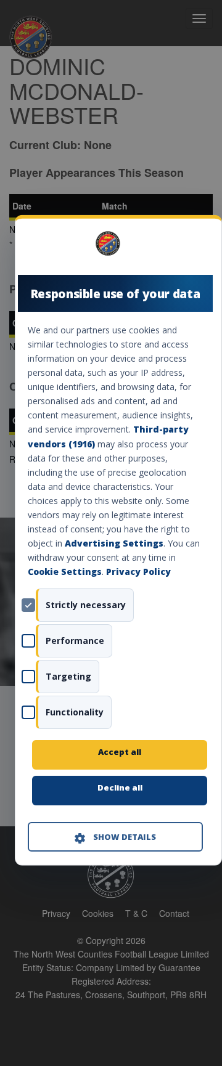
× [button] (198, 247)
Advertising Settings (114, 543)
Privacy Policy (138, 571)
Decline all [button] (119, 787)
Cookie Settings (65, 571)
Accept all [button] (119, 751)
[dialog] (118, 540)
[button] (115, 837)
